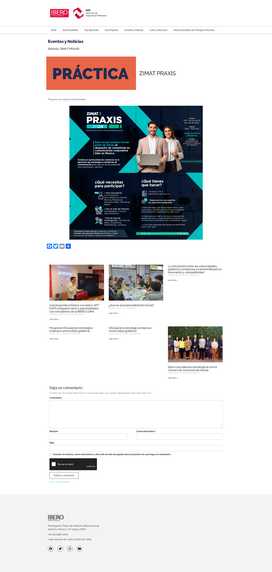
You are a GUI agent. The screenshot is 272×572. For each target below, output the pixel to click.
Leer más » (54, 319)
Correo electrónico (146, 431)
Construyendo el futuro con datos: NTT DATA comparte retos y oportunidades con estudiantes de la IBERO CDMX (74, 308)
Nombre (54, 431)
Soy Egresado (91, 30)
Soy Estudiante (70, 30)
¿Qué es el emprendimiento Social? (131, 305)
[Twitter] (60, 549)
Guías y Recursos (158, 30)
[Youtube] (79, 549)
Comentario (56, 398)
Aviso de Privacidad (59, 482)
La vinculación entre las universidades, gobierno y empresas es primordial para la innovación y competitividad (194, 269)
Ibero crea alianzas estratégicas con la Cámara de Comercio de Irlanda (192, 368)
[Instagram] (70, 549)
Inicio (53, 30)
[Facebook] (51, 549)
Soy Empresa (111, 30)
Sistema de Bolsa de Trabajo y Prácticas (194, 30)
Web (51, 443)
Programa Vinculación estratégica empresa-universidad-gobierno (71, 329)
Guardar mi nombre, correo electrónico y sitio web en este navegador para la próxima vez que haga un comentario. (112, 454)
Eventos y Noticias (134, 30)
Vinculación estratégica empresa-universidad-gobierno (130, 329)
